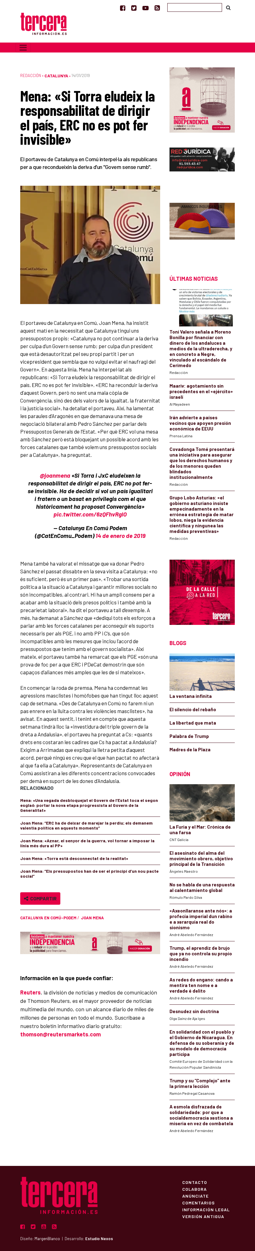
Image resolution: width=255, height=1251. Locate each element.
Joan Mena (92, 917)
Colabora (194, 1188)
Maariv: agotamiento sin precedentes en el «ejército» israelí (201, 391)
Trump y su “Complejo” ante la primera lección (199, 1083)
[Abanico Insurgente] (202, 228)
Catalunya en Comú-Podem (48, 917)
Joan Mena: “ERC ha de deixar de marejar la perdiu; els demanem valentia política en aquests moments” (86, 825)
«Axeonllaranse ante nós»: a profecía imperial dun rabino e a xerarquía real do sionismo (200, 919)
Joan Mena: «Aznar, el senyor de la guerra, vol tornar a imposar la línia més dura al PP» (87, 843)
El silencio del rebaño (192, 709)
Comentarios (198, 1202)
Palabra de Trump (189, 736)
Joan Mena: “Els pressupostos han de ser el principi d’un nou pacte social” (89, 873)
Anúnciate (195, 1195)
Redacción (30, 75)
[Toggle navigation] (23, 47)
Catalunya (56, 75)
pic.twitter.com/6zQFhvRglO (90, 514)
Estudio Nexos (99, 1238)
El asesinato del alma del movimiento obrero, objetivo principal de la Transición (201, 858)
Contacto (194, 1182)
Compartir (42, 898)
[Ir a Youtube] (145, 7)
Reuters (30, 992)
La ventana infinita (190, 696)
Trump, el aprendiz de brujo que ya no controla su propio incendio (200, 953)
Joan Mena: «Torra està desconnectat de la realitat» (74, 858)
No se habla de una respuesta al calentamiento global (202, 887)
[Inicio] (43, 23)
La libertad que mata (192, 723)
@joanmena (55, 475)
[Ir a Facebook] (122, 7)
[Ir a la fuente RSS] (157, 7)
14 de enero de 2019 (120, 535)
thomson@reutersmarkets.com (60, 1034)
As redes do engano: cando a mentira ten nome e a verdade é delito (201, 985)
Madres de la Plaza (190, 749)
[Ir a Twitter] (134, 7)
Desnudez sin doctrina (194, 1011)
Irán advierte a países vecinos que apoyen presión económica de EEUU (200, 423)
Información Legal (206, 1209)
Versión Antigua (203, 1216)
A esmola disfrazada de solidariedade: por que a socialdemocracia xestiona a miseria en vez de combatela (201, 1115)
